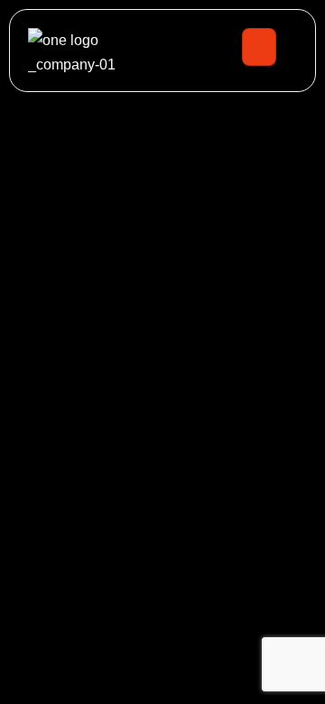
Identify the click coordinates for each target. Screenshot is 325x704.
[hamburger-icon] (259, 47)
